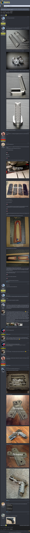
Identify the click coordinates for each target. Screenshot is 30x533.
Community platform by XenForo (15, 532)
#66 (28, 293)
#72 (28, 350)
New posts (1, 7)
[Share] (27, 16)
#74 (28, 367)
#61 (28, 16)
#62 (28, 26)
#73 (28, 356)
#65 (28, 283)
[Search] (29, 6)
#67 (28, 303)
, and (11, 130)
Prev (1, 15)
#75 (28, 502)
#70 (28, 336)
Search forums (5, 7)
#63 (28, 132)
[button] (8, 6)
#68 (28, 310)
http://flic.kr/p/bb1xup (9, 200)
